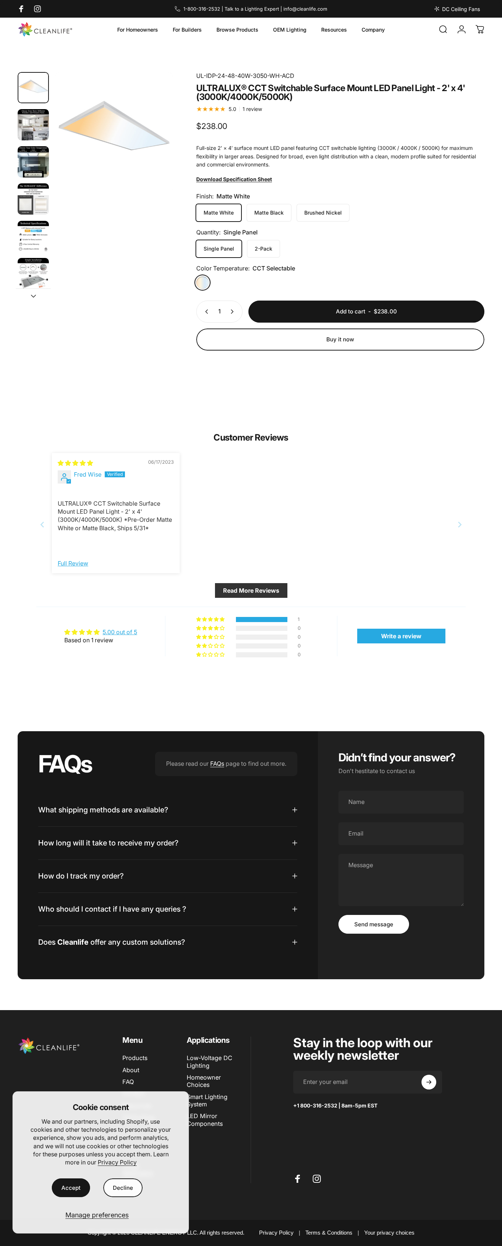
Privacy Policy (117, 1162)
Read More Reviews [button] (251, 590)
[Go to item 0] (33, 87)
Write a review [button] (401, 636)
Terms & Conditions (328, 1232)
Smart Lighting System (207, 1100)
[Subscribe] (429, 1082)
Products (134, 1058)
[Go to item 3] (33, 161)
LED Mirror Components (205, 1119)
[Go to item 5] (33, 236)
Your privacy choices (389, 1232)
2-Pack (263, 248)
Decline (123, 1187)
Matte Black (269, 212)
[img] (75, 463)
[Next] (153, 145)
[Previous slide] (42, 524)
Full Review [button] (73, 563)
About (130, 1070)
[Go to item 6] (33, 273)
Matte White (219, 212)
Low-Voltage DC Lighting (209, 1061)
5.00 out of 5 (120, 632)
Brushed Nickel (323, 212)
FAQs (217, 763)
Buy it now (340, 339)
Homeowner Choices (204, 1081)
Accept (70, 1187)
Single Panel (219, 248)
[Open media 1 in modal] (114, 131)
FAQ (128, 1081)
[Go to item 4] (33, 199)
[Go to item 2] (33, 124)
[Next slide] (460, 524)
